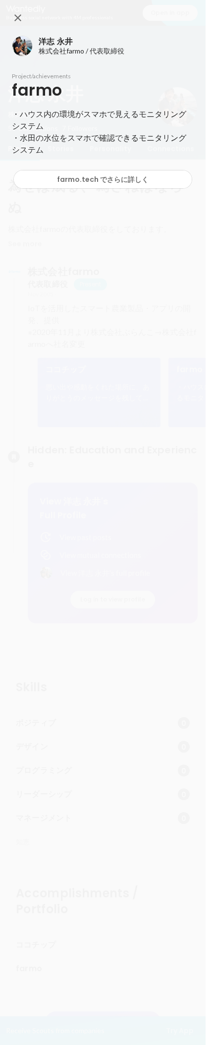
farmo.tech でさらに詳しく (103, 179)
